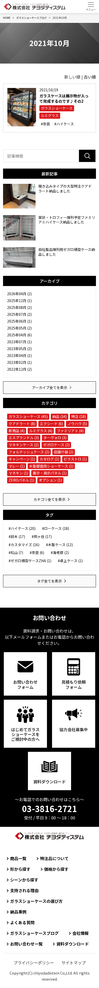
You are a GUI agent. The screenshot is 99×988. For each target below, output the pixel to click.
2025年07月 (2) (19, 314)
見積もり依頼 (73, 684)
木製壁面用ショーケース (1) (51, 466)
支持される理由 (24, 890)
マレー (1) (17, 466)
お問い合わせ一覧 (26, 944)
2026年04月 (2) (19, 293)
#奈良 (45, 123)
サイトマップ (73, 963)
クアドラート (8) (22, 423)
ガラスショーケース (57, 108)
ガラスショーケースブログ (34, 933)
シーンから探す (24, 880)
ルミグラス (50, 115)
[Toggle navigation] (91, 6)
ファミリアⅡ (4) (70, 430)
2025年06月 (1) (19, 321)
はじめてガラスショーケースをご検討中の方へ (25, 734)
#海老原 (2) (60, 552)
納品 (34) (59, 416)
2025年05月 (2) (19, 328)
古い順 (90, 77)
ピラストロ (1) (75, 458)
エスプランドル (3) (24, 437)
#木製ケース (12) (59, 544)
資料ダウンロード (49, 782)
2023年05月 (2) (19, 348)
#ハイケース (64, 123)
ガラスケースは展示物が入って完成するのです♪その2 (64, 98)
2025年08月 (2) (19, 307)
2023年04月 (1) (19, 355)
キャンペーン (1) (22, 458)
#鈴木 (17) (17, 536)
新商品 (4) (17, 430)
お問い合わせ (25, 684)
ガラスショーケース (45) (28, 416)
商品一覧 (18, 858)
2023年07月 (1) (19, 341)
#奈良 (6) (37, 552)
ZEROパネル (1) (21, 480)
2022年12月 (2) (19, 369)
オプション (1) (50, 480)
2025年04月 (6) (19, 334)
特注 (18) (78, 416)
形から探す (20, 869)
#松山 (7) (16, 552)
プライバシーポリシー (33, 963)
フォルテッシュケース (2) (29, 451)
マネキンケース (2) (24, 444)
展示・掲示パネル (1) (50, 472)
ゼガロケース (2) (56, 444)
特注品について (54, 858)
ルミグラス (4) (40, 430)
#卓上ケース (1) (70, 560)
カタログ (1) (49, 458)
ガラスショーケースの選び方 (36, 901)
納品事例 (18, 912)
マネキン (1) (18, 472)
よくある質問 (22, 922)
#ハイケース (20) (22, 528)
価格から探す (56, 869)
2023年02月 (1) (19, 362)
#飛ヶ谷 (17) (42, 536)
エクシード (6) (51, 423)
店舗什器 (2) (63, 451)
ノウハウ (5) (77, 423)
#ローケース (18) (55, 528)
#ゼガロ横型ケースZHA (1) (30, 560)
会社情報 (80, 933)
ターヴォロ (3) (55, 437)
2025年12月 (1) (19, 300)
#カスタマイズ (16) (24, 544)
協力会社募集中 (73, 729)
